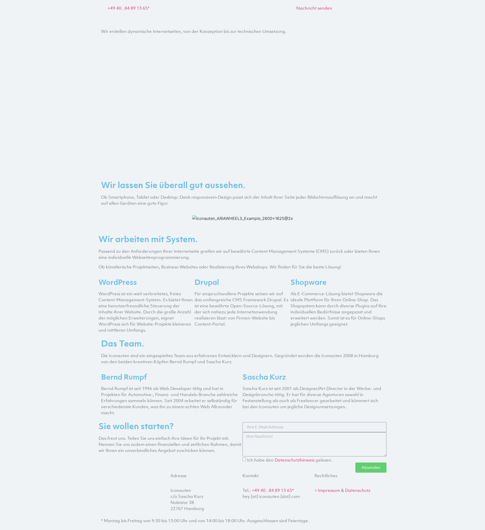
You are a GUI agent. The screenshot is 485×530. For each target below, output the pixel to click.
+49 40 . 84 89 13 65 (128, 8)
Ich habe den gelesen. (289, 460)
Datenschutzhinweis (294, 460)
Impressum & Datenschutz (344, 490)
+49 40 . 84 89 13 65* (273, 490)
